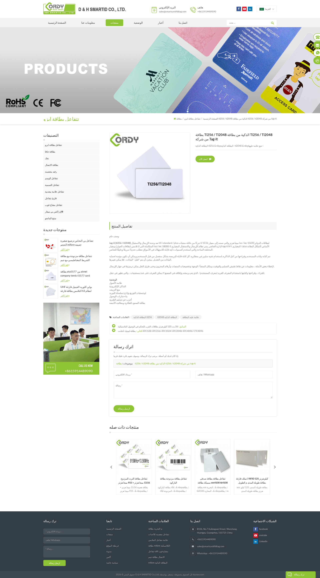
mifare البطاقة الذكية (158, 562)
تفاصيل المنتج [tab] (122, 225)
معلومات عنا (88, 22)
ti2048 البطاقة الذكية (167, 317)
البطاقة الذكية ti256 (143, 317)
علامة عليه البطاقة (190, 317)
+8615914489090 (207, 11)
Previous (111, 466)
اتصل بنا (183, 22)
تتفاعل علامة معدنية (54, 191)
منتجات (114, 22)
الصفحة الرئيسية (57, 22)
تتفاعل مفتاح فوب (53, 205)
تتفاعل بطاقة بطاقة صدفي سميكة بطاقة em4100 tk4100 (213, 480)
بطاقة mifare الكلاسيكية (159, 545)
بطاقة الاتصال (51, 165)
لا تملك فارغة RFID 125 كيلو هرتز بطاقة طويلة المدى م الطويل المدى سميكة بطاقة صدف (252, 481)
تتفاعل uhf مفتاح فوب (158, 551)
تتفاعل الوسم (51, 178)
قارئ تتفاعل (51, 198)
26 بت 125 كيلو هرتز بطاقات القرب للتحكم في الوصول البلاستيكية (148, 326)
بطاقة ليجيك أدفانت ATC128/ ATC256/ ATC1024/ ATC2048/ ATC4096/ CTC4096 (160, 331)
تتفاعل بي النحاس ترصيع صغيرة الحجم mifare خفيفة (76, 242)
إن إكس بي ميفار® (54, 211)
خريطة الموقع (112, 545)
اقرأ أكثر (64, 249)
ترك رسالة (299, 574)
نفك (47, 158)
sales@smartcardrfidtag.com (172, 11)
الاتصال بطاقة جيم (156, 557)
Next (274, 466)
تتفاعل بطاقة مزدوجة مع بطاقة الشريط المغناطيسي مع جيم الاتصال (76, 258)
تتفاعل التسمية (52, 185)
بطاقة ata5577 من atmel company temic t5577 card (75, 273)
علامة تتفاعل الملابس (158, 540)
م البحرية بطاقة (155, 528)
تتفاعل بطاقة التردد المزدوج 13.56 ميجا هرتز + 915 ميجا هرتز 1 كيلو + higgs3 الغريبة (134, 481)
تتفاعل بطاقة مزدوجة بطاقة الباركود (173, 480)
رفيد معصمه (51, 171)
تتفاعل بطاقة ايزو (53, 145)
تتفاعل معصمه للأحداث (158, 534)
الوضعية (138, 22)
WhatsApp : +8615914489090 (212, 553)
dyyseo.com (198, 574)
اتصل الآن (203, 159)
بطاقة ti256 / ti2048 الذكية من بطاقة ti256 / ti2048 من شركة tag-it (156, 363)
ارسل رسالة (124, 408)
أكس (108, 557)
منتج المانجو (50, 218)
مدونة (109, 551)
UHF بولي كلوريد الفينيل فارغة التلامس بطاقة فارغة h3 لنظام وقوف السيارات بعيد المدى (76, 289)
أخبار (160, 22)
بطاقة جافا (50, 151)
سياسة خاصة (112, 562)
